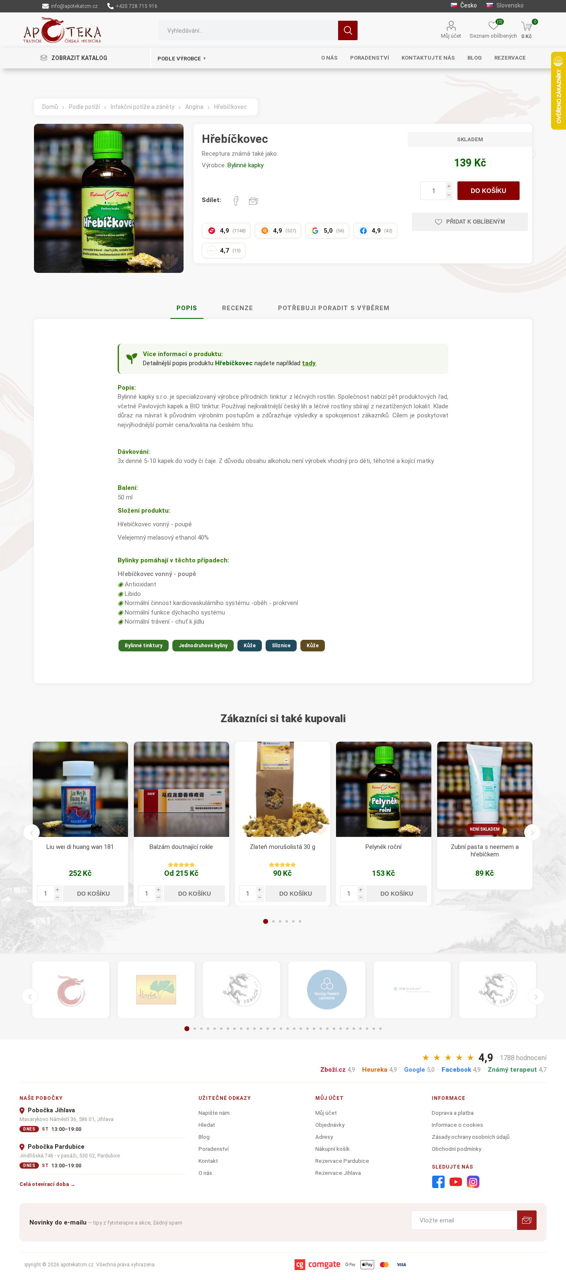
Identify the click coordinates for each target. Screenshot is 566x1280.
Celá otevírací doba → (47, 1184)
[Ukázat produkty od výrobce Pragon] (497, 990)
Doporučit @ (253, 200)
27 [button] (360, 1028)
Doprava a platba (453, 1112)
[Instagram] (473, 1182)
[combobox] (248, 30)
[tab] (186, 308)
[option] (80, 823)
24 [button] (340, 1028)
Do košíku (488, 190)
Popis (187, 308)
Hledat (348, 30)
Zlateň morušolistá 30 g (282, 847)
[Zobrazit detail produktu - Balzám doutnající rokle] (181, 789)
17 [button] (294, 1028)
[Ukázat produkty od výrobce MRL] (327, 990)
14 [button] (274, 1028)
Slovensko (509, 5)
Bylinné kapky (245, 165)
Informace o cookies (457, 1124)
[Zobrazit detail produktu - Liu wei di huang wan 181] (80, 789)
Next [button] (532, 832)
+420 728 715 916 (135, 6)
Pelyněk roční (383, 847)
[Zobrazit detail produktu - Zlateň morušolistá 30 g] (282, 789)
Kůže (250, 645)
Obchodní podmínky (456, 1148)
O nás (205, 1172)
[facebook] (438, 1182)
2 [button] (273, 921)
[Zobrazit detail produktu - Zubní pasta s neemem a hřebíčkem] (484, 789)
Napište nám (214, 1112)
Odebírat (527, 1220)
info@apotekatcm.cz (74, 6)
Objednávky (329, 1124)
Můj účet (451, 36)
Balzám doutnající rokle (181, 847)
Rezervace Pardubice (342, 1160)
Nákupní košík (332, 1148)
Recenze (237, 308)
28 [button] (367, 1028)
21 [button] (320, 1028)
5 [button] (293, 921)
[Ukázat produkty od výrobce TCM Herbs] (156, 990)
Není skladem (485, 829)
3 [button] (280, 921)
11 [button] (254, 1028)
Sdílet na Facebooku (236, 200)
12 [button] (261, 1028)
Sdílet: (211, 200)
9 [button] (241, 1028)
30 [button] (380, 1028)
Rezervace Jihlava (338, 1172)
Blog (204, 1136)
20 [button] (314, 1028)
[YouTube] (455, 1182)
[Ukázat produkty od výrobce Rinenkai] (71, 990)
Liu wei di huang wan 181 (80, 847)
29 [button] (373, 1028)
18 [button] (301, 1028)
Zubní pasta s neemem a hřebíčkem (485, 850)
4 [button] (286, 921)
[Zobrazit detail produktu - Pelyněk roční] (383, 789)
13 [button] (267, 1028)
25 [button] (347, 1028)
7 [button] (228, 1028)
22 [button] (327, 1028)
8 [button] (234, 1028)
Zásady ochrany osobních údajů (471, 1136)
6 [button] (300, 921)
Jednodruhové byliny (203, 645)
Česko (468, 5)
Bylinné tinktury (143, 645)
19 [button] (307, 1028)
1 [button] (265, 921)
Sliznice (281, 645)
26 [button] (354, 1028)
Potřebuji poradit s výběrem (333, 308)
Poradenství (213, 1148)
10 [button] (248, 1028)
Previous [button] (31, 832)
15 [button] (281, 1028)
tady (309, 363)
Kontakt (208, 1160)
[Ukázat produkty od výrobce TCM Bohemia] (412, 990)
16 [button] (287, 1028)
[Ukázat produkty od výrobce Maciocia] (241, 990)
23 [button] (334, 1028)
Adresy (324, 1136)
